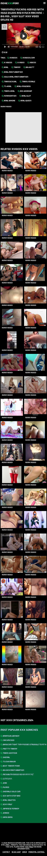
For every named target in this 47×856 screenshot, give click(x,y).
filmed (5, 787)
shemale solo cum (11, 791)
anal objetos (9, 800)
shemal (6, 757)
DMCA (24, 852)
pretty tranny (9, 748)
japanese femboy (10, 808)
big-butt (29, 67)
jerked (5, 813)
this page (29, 847)
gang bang (7, 817)
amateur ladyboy (10, 736)
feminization (10, 96)
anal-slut (26, 96)
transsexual (10, 81)
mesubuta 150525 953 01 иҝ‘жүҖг (18, 774)
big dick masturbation (13, 770)
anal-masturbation (13, 72)
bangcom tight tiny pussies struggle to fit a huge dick (23, 745)
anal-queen (25, 100)
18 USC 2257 (16, 852)
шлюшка (7, 778)
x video (20, 62)
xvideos (13, 57)
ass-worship (26, 91)
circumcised (8, 740)
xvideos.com (28, 57)
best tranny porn (11, 766)
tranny (16, 67)
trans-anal (9, 91)
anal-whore (9, 100)
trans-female (28, 81)
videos (32, 62)
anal (6, 67)
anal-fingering (23, 86)
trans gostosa (9, 753)
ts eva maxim (9, 761)
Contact (6, 852)
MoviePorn (10, 3)
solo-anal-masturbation (16, 77)
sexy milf (7, 804)
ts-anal (8, 86)
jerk (4, 783)
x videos (8, 62)
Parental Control (36, 852)
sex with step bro (11, 796)
